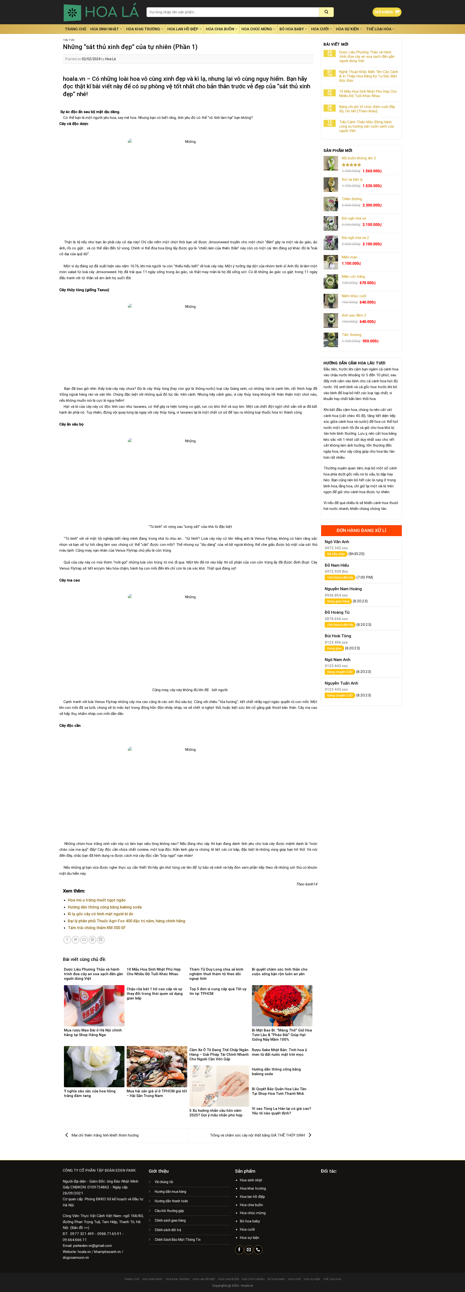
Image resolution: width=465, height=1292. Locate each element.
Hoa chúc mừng (256, 29)
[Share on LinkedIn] (101, 940)
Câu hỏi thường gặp (169, 1211)
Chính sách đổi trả (168, 1230)
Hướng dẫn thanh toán (171, 1201)
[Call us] (258, 1249)
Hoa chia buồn (220, 29)
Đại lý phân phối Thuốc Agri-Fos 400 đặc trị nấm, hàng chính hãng (126, 921)
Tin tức (69, 40)
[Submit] (326, 12)
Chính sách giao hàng (170, 1220)
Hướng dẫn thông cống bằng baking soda (105, 907)
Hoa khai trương (143, 29)
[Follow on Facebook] (239, 1249)
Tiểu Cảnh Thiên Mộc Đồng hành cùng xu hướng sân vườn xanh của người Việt (366, 126)
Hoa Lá (110, 59)
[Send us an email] (249, 1249)
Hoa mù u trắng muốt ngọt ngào (97, 900)
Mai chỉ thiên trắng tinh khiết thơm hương (104, 1135)
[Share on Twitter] (75, 940)
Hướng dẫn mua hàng (170, 1192)
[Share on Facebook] (67, 940)
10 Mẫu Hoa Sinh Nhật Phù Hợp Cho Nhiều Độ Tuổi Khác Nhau (368, 93)
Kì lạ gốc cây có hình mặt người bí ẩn (100, 914)
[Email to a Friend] (84, 940)
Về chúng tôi (164, 1182)
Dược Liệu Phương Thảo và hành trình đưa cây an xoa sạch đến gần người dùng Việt (367, 56)
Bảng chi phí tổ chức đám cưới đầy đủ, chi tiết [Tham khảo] (367, 109)
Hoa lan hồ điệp (182, 29)
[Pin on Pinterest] (92, 940)
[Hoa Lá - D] (101, 12)
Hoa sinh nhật (104, 29)
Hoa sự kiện (347, 29)
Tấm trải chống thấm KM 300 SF (97, 927)
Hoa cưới (320, 29)
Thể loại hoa (378, 29)
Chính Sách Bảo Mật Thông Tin (178, 1240)
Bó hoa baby (291, 29)
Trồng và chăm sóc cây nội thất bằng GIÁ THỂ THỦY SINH (258, 1135)
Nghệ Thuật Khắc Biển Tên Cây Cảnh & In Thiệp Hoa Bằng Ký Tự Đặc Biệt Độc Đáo (368, 76)
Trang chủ (75, 29)
